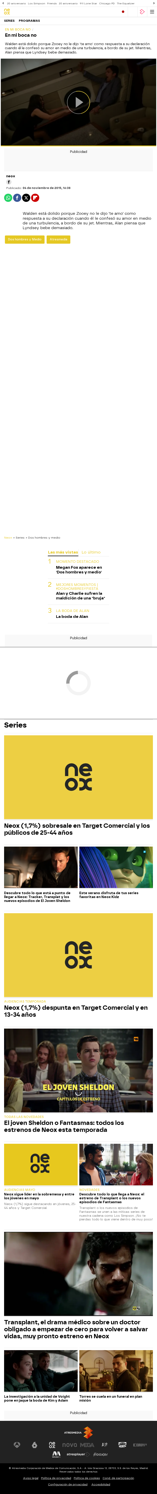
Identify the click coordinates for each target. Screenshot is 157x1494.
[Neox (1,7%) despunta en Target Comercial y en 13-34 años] (78, 955)
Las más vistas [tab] (63, 552)
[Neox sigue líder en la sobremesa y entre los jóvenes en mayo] (41, 1165)
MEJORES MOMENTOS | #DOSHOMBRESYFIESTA (77, 587)
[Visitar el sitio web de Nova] (70, 1445)
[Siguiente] (154, 3)
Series (9, 21)
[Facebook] (8, 182)
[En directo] (123, 12)
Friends (52, 3)
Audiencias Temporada (25, 1001)
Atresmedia (58, 239)
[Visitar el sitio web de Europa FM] (140, 1445)
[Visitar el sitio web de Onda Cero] (122, 1445)
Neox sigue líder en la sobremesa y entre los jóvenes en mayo (39, 1196)
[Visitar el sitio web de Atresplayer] (78, 1454)
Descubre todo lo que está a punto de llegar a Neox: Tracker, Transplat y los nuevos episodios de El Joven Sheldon (37, 897)
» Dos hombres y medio (43, 537)
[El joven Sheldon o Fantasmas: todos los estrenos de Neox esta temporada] (78, 1071)
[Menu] (152, 12)
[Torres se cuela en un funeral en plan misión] (116, 1371)
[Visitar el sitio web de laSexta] (34, 1445)
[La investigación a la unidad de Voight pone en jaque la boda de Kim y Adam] (41, 1371)
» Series (19, 537)
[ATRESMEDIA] (78, 1432)
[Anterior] (3, 3)
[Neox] (21, 12)
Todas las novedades (24, 1117)
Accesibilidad (100, 1484)
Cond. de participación (118, 1478)
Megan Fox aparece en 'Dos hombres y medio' (79, 569)
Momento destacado (77, 562)
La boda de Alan (72, 611)
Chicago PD (107, 3)
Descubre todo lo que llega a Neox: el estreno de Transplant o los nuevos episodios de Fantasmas (111, 1198)
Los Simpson (36, 3)
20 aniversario (16, 3)
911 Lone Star (88, 3)
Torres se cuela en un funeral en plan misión (110, 1398)
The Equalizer (126, 3)
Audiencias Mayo (19, 1190)
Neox (8, 537)
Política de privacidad (56, 1478)
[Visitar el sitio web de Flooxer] (100, 1454)
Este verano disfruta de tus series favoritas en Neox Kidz (108, 895)
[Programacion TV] (132, 12)
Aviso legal (30, 1478)
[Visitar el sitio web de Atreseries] (105, 1445)
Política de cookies (87, 1478)
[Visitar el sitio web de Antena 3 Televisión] (17, 1445)
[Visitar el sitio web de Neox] (52, 1445)
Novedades (89, 1190)
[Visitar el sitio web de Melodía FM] (56, 1454)
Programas (29, 21)
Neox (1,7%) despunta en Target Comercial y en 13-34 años (76, 1011)
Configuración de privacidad (67, 1484)
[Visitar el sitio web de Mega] (87, 1445)
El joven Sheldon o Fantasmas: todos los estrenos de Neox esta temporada (64, 1126)
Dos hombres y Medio (24, 239)
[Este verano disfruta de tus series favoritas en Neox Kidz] (116, 868)
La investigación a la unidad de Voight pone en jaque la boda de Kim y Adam (37, 1398)
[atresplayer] (142, 12)
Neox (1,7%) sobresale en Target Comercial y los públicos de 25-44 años (77, 829)
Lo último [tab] (91, 552)
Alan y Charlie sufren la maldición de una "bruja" (80, 595)
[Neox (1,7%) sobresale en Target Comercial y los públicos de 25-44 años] (78, 777)
